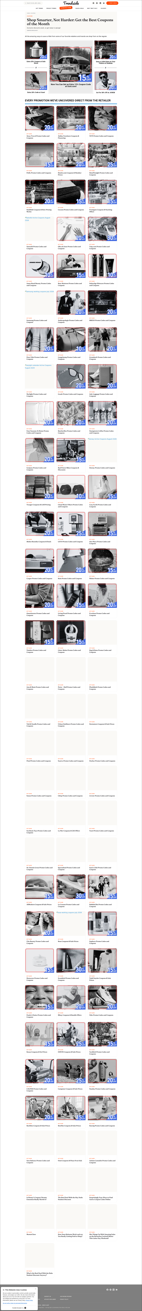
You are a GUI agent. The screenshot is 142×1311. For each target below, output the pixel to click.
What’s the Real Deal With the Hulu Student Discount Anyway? (40, 1274)
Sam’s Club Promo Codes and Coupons (100, 869)
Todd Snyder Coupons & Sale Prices (100, 979)
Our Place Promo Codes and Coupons (99, 543)
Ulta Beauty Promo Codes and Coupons (38, 942)
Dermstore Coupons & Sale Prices (101, 724)
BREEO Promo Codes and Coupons (102, 320)
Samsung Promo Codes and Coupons (37, 321)
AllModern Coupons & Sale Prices (39, 904)
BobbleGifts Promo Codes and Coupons (100, 905)
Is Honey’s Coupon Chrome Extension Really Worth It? (37, 1198)
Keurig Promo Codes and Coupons (102, 1126)
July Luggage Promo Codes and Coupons (101, 395)
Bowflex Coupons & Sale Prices (69, 1126)
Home (28, 13)
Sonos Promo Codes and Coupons (39, 796)
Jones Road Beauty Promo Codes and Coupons (39, 284)
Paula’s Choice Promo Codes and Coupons (39, 1016)
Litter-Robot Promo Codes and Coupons (69, 651)
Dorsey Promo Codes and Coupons (102, 468)
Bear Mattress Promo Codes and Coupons (70, 284)
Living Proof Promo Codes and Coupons (69, 614)
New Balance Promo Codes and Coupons (38, 1162)
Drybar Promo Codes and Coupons (102, 761)
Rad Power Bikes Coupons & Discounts (68, 469)
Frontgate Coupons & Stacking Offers (100, 211)
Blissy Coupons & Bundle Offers (70, 1015)
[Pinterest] (96, 3)
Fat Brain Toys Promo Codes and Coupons (39, 832)
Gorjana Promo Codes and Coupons (36, 469)
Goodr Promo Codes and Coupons (70, 394)
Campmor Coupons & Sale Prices (70, 1089)
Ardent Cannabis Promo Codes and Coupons (102, 1162)
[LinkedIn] (100, 3)
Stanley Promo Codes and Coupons (102, 1089)
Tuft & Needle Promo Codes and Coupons (38, 725)
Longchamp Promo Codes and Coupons (69, 358)
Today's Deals (113, 3)
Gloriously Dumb (66, 8)
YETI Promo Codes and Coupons (101, 136)
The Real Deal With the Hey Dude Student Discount (70, 1198)
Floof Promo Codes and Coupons (39, 761)
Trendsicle (71, 3)
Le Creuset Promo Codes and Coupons (68, 905)
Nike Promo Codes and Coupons (101, 1015)
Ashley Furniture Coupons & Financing (68, 137)
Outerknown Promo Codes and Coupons (38, 614)
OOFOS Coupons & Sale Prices (69, 1052)
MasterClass (31, 1234)
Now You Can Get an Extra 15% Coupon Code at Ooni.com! (71, 85)
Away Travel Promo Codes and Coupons (38, 137)
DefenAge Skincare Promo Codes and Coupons (101, 284)
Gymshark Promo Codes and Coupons (100, 358)
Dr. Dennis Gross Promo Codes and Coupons (40, 869)
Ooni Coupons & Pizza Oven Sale (70, 1161)
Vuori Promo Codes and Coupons (101, 831)
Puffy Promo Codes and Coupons (39, 173)
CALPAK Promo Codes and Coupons (37, 1090)
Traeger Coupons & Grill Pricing (39, 505)
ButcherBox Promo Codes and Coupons (69, 432)
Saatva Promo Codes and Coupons (70, 761)
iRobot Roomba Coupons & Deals (39, 542)
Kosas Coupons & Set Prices (37, 1052)
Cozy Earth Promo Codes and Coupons (100, 506)
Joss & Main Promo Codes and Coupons (38, 688)
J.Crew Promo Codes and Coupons (102, 796)
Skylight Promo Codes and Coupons (36, 395)
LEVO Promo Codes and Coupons (70, 542)
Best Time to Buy (92, 8)
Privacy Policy (64, 1299)
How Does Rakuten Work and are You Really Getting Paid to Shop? (70, 1235)
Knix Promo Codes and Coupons (70, 578)
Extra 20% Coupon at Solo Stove (36, 62)
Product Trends (51, 8)
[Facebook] (93, 3)
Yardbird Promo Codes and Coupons (99, 1053)
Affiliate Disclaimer (50, 1299)
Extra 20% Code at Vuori (36, 92)
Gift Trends (39, 8)
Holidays (103, 8)
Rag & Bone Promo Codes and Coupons (100, 651)
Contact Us (47, 1296)
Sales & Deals (80, 8)
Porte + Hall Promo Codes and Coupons (69, 688)
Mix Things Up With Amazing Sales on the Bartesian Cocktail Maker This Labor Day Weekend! (102, 1236)
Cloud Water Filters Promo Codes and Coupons (70, 506)
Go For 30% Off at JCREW (105, 93)
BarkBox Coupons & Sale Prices (38, 1126)
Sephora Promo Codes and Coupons (99, 942)
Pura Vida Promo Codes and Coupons (37, 358)
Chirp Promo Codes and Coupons (70, 796)
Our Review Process (66, 1296)
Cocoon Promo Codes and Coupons (71, 210)
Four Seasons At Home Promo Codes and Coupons (38, 432)
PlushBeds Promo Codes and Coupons (100, 688)
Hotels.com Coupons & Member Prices (69, 174)
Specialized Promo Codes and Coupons (69, 869)
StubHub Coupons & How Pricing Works (39, 211)
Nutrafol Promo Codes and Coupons (36, 247)
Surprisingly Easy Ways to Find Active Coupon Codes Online (101, 1198)
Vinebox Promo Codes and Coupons (36, 651)
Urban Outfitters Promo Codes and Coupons (71, 725)
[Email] (103, 3)
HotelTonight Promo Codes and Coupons (101, 174)
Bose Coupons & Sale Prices (68, 941)
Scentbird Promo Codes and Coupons (68, 979)
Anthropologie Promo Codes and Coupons (70, 321)
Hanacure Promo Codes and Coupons (37, 979)
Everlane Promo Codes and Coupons (99, 614)
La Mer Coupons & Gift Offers (69, 831)
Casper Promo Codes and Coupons (39, 578)
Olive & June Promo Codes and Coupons (69, 247)
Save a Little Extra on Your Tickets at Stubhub (105, 62)
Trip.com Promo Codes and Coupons (99, 247)
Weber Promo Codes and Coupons (102, 578)
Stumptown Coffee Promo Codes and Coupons (101, 432)
